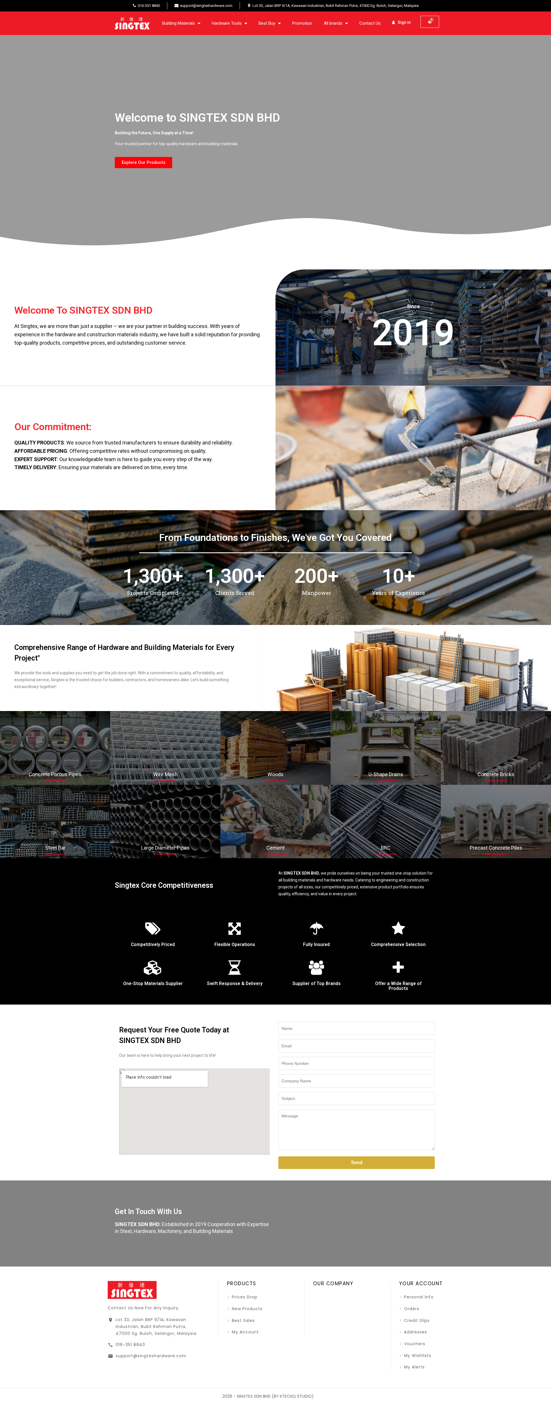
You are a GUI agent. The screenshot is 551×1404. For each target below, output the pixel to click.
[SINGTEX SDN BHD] (132, 1289)
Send (356, 1162)
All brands (333, 23)
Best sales (242, 1320)
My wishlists (417, 1355)
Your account (421, 1283)
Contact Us (370, 23)
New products (246, 1309)
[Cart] (429, 22)
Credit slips (416, 1320)
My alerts (414, 1367)
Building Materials (178, 23)
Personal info (418, 1297)
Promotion (302, 23)
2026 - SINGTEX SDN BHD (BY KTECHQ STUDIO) (268, 1396)
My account (244, 1332)
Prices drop (243, 1297)
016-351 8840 (130, 1344)
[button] (143, 162)
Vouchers (414, 1344)
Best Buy (267, 23)
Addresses (415, 1332)
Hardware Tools (227, 23)
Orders (411, 1309)
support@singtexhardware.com (151, 1356)
